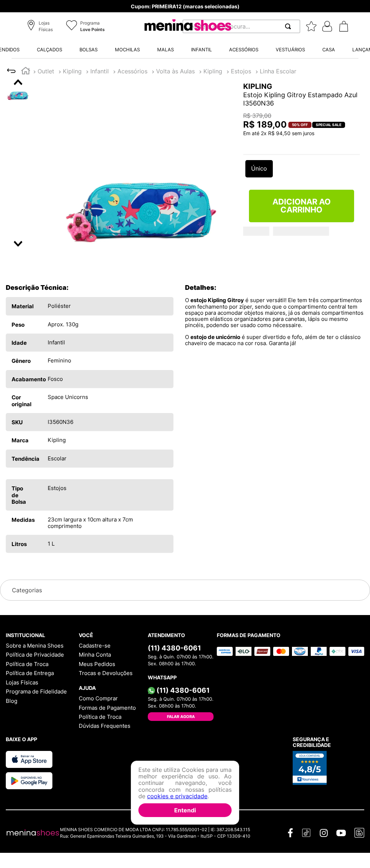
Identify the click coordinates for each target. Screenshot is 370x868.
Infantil (99, 71)
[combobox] (241, 26)
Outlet (46, 71)
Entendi (185, 810)
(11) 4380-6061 (174, 654)
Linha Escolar (278, 71)
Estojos (241, 71)
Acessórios (132, 71)
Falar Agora (181, 723)
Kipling (72, 71)
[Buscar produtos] (289, 26)
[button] (41, 26)
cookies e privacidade (177, 796)
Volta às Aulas (175, 71)
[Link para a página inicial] (26, 72)
